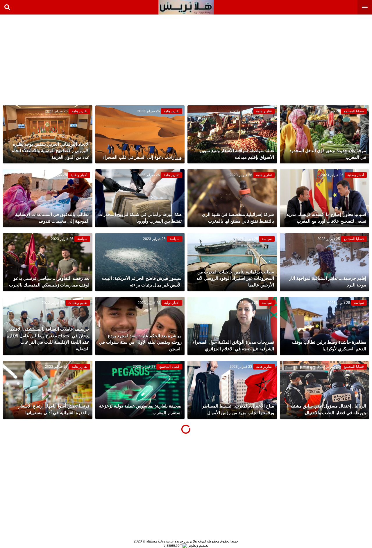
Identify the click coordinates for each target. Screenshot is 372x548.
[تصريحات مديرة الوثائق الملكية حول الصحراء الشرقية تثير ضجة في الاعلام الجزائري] (232, 326)
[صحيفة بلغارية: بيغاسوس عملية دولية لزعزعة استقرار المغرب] (140, 390)
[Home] (186, 7)
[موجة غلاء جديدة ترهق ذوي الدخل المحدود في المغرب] (324, 134)
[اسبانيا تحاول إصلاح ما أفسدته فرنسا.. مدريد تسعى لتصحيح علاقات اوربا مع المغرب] (324, 198)
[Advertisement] (328, 58)
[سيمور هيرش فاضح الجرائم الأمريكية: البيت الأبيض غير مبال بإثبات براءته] (140, 262)
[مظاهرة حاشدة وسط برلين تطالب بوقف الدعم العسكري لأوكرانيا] (324, 326)
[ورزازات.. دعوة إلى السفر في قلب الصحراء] (140, 134)
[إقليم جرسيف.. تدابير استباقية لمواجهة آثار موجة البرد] (324, 262)
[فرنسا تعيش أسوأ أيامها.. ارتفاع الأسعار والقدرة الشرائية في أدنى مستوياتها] (47, 390)
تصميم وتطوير (197, 545)
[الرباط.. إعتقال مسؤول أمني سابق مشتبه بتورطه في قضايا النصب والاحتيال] (324, 390)
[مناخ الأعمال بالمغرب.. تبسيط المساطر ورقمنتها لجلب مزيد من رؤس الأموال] (232, 390)
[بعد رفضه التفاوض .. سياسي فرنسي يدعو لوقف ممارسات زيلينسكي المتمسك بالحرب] (47, 262)
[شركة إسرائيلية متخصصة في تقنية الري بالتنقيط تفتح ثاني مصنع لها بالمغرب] (232, 198)
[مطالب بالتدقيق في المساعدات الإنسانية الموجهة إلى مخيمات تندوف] (47, 198)
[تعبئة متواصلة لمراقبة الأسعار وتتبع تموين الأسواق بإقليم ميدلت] (232, 134)
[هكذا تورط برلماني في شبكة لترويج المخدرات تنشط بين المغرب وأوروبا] (140, 198)
